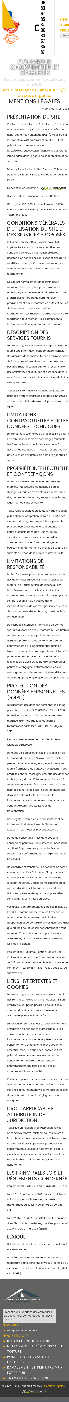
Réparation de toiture (29, 1341)
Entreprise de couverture (22, 1330)
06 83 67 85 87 (43, 13)
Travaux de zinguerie (28, 1378)
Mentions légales (54, 1386)
